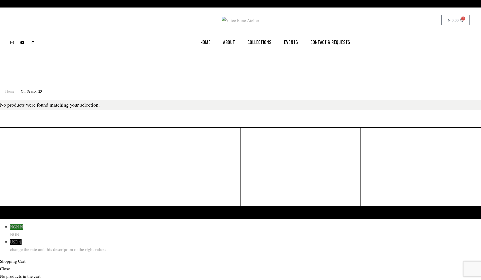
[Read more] (284, 4)
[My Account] (426, 20)
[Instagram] (12, 43)
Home (205, 42)
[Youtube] (22, 43)
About (229, 42)
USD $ (58, 245)
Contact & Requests (330, 42)
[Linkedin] (33, 43)
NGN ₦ (16, 230)
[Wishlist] (436, 20)
